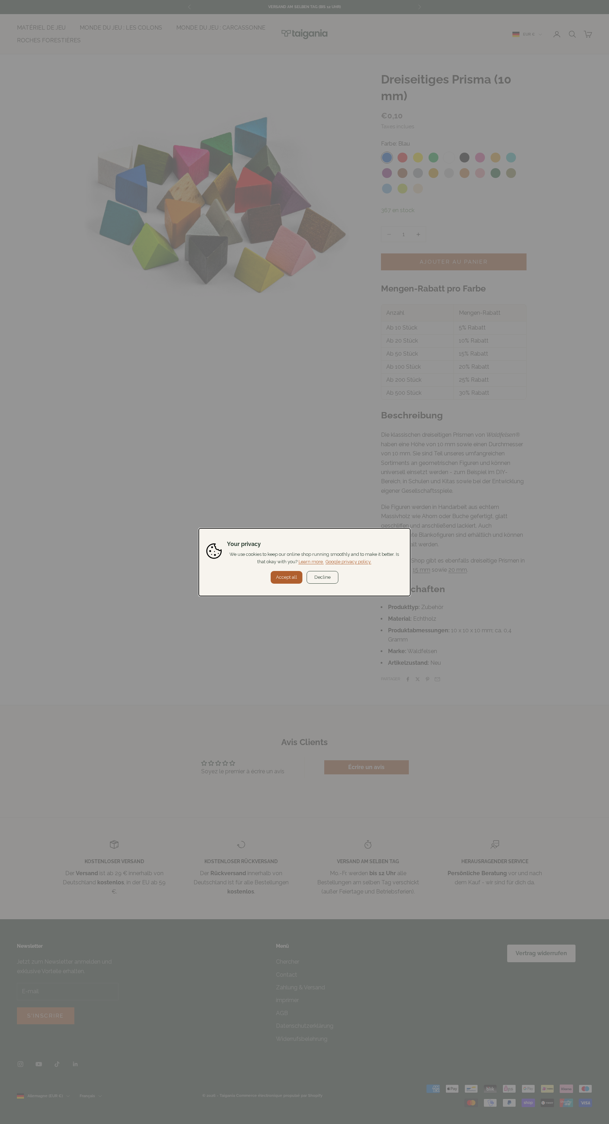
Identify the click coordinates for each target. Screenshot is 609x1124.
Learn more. (311, 561)
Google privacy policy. (348, 561)
